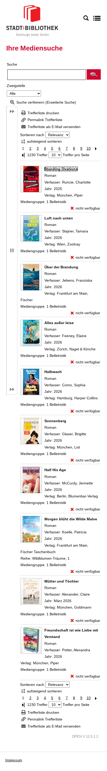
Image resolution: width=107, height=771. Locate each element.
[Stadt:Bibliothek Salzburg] (32, 20)
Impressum (13, 760)
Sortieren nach (32, 135)
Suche (12, 64)
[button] (94, 74)
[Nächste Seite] (96, 148)
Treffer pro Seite (76, 155)
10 (88, 148)
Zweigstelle (16, 86)
